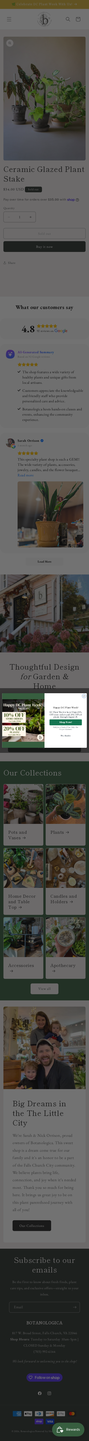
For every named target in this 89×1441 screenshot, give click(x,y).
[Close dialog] (84, 696)
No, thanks (66, 735)
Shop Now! (65, 722)
